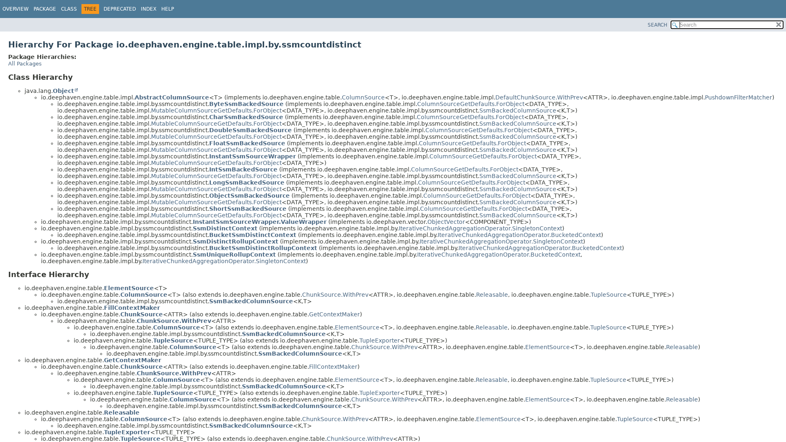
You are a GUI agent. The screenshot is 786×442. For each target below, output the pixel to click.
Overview (15, 9)
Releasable (492, 294)
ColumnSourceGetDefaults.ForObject (470, 104)
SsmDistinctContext (225, 228)
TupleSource (609, 294)
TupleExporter (379, 340)
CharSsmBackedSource (246, 117)
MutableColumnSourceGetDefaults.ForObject (216, 110)
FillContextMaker (132, 307)
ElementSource (129, 288)
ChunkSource (141, 314)
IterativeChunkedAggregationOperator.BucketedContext (519, 235)
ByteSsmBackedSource (246, 104)
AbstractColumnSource (172, 97)
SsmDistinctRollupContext (235, 241)
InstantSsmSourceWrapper (252, 156)
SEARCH (657, 25)
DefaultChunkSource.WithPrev (539, 97)
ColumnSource (363, 97)
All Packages (25, 64)
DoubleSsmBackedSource (250, 130)
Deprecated (120, 9)
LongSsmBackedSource (247, 182)
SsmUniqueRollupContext (234, 254)
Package (45, 9)
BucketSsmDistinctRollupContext (263, 248)
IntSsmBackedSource (243, 169)
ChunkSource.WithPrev (335, 294)
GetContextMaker (334, 314)
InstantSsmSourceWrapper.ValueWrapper (260, 222)
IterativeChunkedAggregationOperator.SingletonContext (480, 228)
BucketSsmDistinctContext (252, 235)
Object (63, 91)
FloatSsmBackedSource (247, 143)
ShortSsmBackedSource (248, 208)
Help (167, 9)
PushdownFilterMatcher (738, 97)
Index (148, 9)
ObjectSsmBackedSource (249, 195)
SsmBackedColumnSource (517, 110)
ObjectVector (446, 222)
